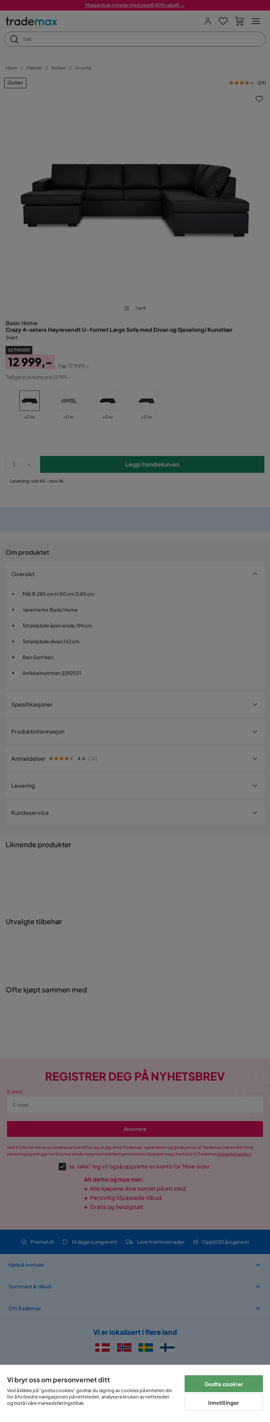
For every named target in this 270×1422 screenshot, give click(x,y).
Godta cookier (224, 1384)
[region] (135, 1393)
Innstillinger (223, 1402)
